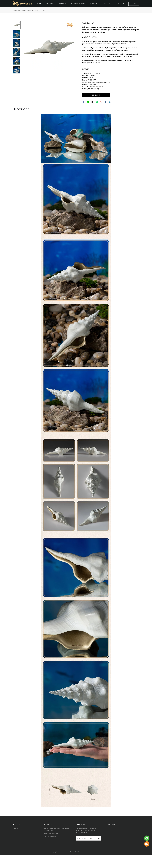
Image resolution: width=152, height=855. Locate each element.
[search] (118, 4)
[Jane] (146, 844)
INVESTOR (93, 4)
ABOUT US (49, 4)
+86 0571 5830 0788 (50, 837)
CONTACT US (106, 4)
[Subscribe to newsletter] (98, 838)
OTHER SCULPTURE (32, 10)
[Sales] (146, 838)
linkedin (110, 102)
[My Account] (123, 4)
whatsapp (97, 102)
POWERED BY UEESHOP (93, 852)
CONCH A (42, 10)
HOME (39, 4)
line (88, 102)
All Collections (22, 10)
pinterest (101, 102)
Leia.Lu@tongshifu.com (51, 833)
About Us (16, 824)
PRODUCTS (62, 4)
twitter (92, 102)
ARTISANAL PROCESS (78, 4)
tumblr (105, 102)
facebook (83, 102)
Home (14, 10)
